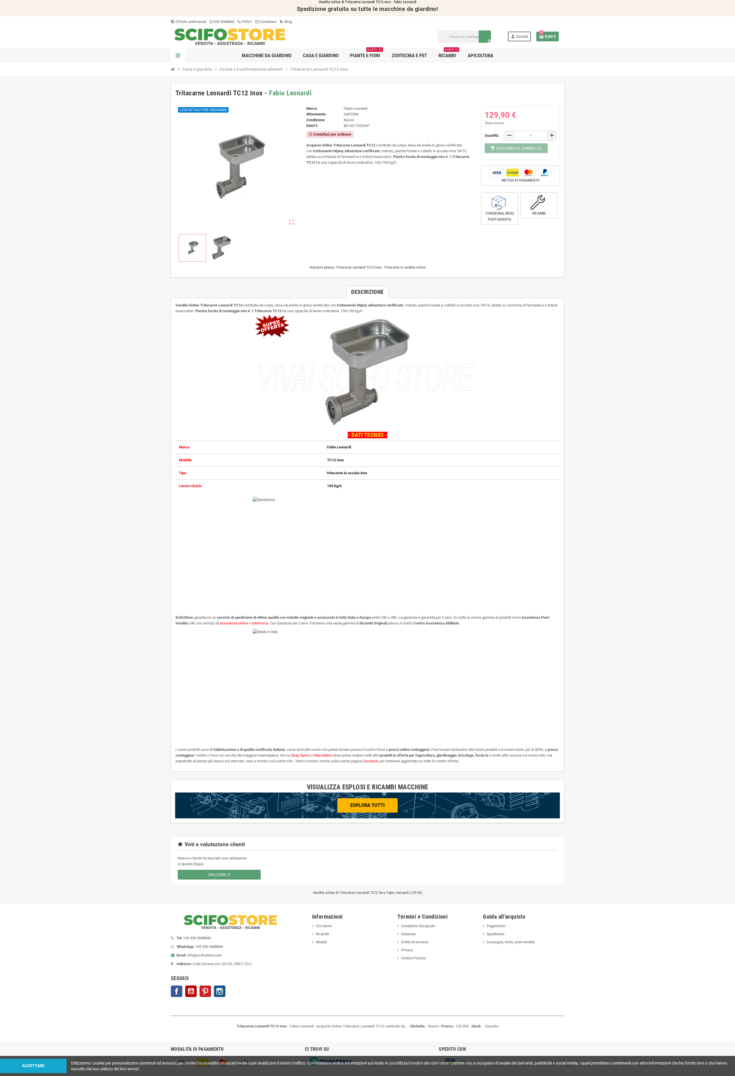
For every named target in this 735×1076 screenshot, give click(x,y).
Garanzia (408, 934)
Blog (288, 22)
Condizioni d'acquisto (418, 926)
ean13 (312, 126)
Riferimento (316, 114)
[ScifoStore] (230, 36)
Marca (311, 108)
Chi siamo (324, 926)
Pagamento (496, 926)
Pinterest (205, 991)
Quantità (491, 135)
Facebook (176, 991)
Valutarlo (219, 874)
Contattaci (267, 22)
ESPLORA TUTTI (367, 805)
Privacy (407, 950)
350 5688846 (223, 22)
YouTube (191, 991)
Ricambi (322, 934)
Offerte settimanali (190, 22)
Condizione (315, 120)
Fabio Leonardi (290, 93)
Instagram (219, 991)
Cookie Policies (413, 958)
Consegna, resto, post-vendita (511, 942)
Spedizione (495, 934)
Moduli (321, 942)
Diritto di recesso (415, 942)
